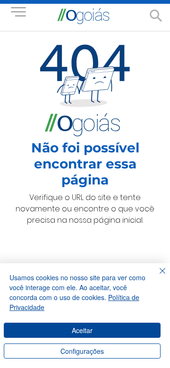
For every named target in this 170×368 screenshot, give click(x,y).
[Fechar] (156, 276)
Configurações (82, 351)
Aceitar (82, 330)
